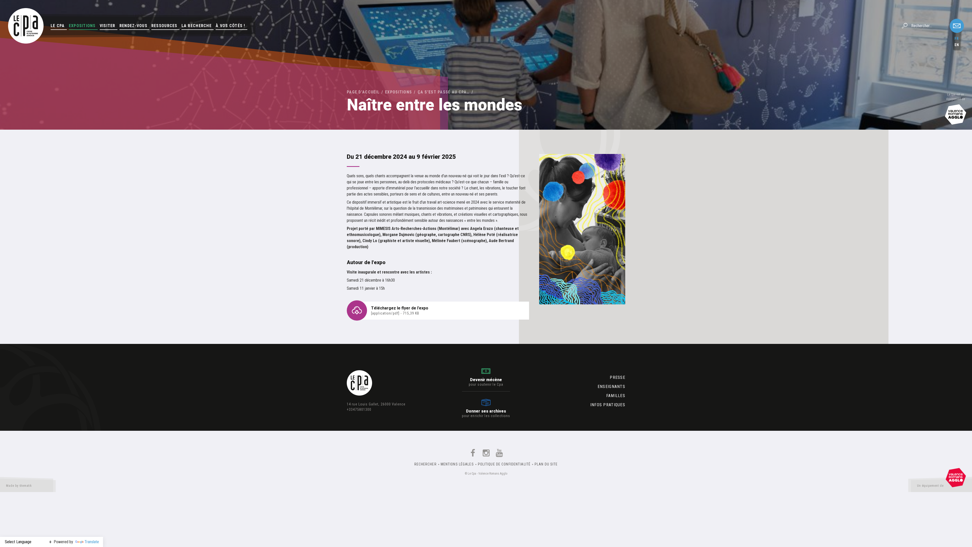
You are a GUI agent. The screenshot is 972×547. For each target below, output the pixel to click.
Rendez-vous (133, 25)
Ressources (164, 25)
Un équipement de (930, 485)
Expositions (82, 25)
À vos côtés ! (230, 25)
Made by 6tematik (19, 485)
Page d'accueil (363, 92)
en (957, 45)
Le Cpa (58, 25)
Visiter (107, 25)
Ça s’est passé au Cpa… (444, 92)
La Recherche (196, 25)
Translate (92, 541)
